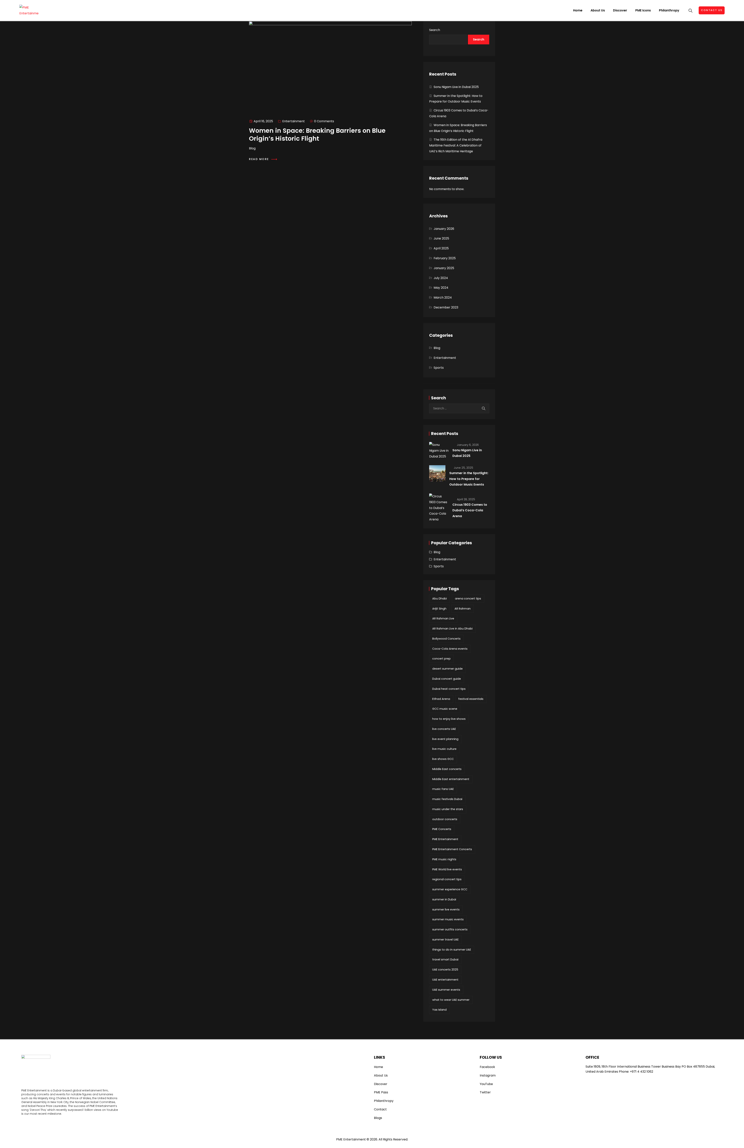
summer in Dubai (444, 899)
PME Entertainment (445, 839)
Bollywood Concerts (446, 639)
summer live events (446, 909)
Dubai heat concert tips (449, 689)
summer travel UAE (445, 939)
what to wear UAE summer (450, 1000)
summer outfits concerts (450, 929)
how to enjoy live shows (449, 719)
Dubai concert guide (446, 679)
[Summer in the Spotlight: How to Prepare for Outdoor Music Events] (437, 473)
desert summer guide (447, 669)
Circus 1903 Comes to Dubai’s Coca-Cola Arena (469, 510)
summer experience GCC (449, 889)
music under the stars (447, 809)
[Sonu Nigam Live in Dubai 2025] (439, 450)
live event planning (445, 739)
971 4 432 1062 (642, 1071)
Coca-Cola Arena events (450, 649)
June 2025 (441, 238)
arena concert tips (468, 598)
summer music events (448, 919)
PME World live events (447, 869)
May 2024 (441, 287)
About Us (598, 10)
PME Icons (643, 10)
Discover (620, 10)
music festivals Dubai (447, 799)
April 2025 (441, 248)
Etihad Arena (441, 699)
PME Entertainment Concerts (452, 849)
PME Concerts (441, 829)
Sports (439, 367)
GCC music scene (444, 709)
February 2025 (445, 258)
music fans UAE (443, 789)
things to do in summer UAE (451, 950)
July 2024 (441, 278)
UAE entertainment (445, 980)
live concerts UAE (444, 729)
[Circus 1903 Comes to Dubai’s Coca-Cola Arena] (439, 507)
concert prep (441, 659)
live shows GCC (443, 759)
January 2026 (444, 228)
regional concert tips (447, 879)
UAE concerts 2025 (445, 969)
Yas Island (439, 1010)
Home (577, 10)
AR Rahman (463, 609)
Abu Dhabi (439, 598)
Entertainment (293, 121)
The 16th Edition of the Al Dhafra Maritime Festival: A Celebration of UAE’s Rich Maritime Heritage (455, 145)
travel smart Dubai (445, 959)
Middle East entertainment (450, 779)
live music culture (444, 749)
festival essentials (470, 699)
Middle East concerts (447, 769)
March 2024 (443, 297)
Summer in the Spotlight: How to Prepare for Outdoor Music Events (468, 479)
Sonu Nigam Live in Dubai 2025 (456, 87)
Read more (259, 159)
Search (434, 30)
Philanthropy (669, 10)
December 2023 (446, 307)
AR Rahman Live (443, 618)
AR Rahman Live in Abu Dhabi (452, 628)
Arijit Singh (439, 609)
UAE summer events (446, 990)
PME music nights (444, 859)
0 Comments (324, 121)
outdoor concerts (444, 819)
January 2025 (444, 268)
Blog (437, 348)
